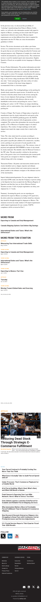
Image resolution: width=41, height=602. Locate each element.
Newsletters (18, 563)
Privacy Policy (27, 9)
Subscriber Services (19, 557)
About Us (4, 563)
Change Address (19, 568)
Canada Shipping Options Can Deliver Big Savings (19, 226)
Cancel (16, 570)
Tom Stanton (22, 238)
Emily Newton (7, 449)
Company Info (5, 557)
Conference (30, 561)
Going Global (5, 249)
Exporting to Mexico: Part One (12, 271)
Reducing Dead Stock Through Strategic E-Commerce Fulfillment (16, 442)
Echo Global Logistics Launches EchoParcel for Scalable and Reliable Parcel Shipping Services (20, 502)
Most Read (3, 466)
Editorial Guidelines (7, 573)
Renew (16, 566)
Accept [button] (17, 18)
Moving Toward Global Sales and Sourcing (17, 288)
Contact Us (5, 568)
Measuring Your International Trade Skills (16, 243)
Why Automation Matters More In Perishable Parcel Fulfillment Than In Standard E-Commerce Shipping (20, 509)
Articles (3, 241)
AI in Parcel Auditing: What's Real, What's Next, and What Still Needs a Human (19, 489)
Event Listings (5, 566)
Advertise (4, 561)
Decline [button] (24, 18)
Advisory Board (31, 563)
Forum (28, 557)
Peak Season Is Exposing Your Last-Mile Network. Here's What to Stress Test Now (18, 495)
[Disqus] (21, 323)
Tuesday (4, 280)
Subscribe (17, 561)
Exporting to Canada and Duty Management (17, 221)
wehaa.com (23, 598)
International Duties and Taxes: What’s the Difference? (16, 231)
